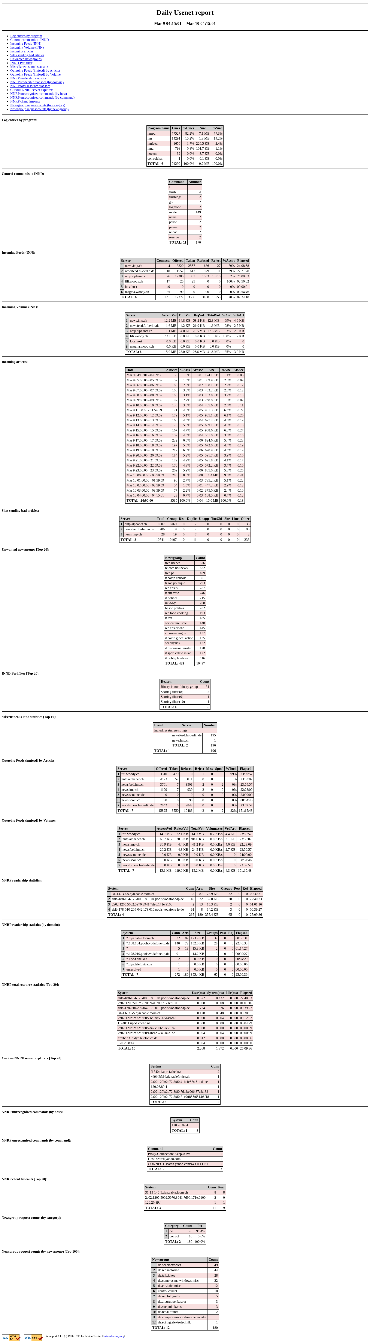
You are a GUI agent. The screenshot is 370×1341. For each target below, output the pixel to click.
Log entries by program (26, 36)
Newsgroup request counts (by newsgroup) (39, 109)
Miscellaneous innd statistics (29, 66)
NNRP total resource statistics (30, 86)
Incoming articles (21, 51)
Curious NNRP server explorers (31, 90)
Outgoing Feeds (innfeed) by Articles (35, 70)
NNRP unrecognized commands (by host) (38, 93)
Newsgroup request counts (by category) (37, 105)
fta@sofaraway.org (113, 1336)
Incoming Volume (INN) (27, 47)
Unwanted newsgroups (26, 59)
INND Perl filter (21, 63)
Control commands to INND (29, 40)
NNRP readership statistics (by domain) (37, 82)
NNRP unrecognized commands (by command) (42, 97)
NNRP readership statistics (28, 78)
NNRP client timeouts (25, 101)
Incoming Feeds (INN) (25, 43)
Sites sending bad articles (27, 55)
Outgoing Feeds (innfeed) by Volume (35, 74)
